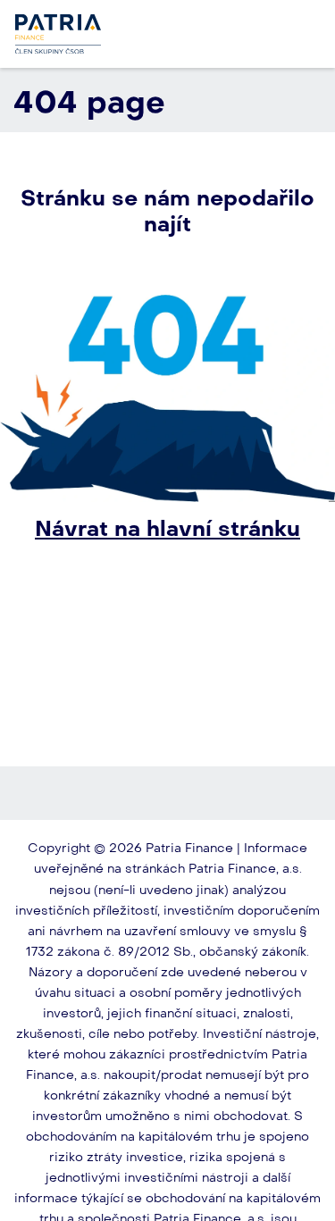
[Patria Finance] (58, 33)
